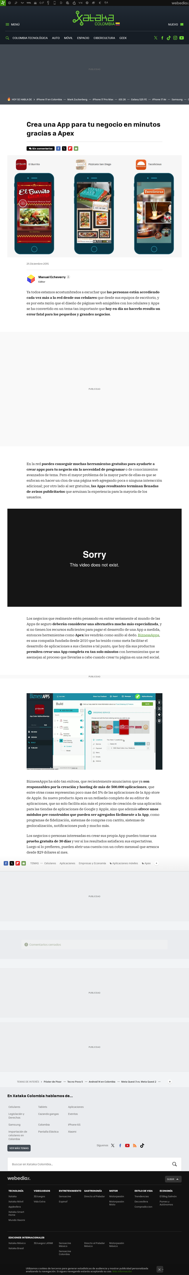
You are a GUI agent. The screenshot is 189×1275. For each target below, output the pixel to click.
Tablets (42, 1107)
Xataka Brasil (16, 1248)
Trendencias (142, 1196)
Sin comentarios (42, 148)
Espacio (83, 38)
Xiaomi (72, 1131)
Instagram (175, 38)
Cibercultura (104, 38)
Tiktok (168, 38)
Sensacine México (65, 1244)
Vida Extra (39, 1201)
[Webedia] (18, 1178)
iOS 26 (122, 99)
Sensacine (65, 1196)
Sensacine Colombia (65, 1252)
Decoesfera (141, 1201)
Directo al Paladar (94, 1196)
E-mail (76, 148)
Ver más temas (19, 1148)
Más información (122, 1271)
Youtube (181, 38)
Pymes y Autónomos (166, 1203)
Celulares (50, 863)
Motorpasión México (116, 1244)
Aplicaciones (67, 863)
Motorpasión (116, 1196)
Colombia (44, 1124)
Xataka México (17, 1243)
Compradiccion (143, 1206)
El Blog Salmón (168, 1196)
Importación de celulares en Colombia (17, 1135)
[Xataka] (3, 3)
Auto (56, 38)
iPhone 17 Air (159, 99)
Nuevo (173, 24)
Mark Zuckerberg (77, 99)
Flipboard (70, 148)
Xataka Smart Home (16, 1213)
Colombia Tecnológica (30, 38)
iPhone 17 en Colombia (49, 99)
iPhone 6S (74, 1124)
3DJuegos (39, 1196)
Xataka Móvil (15, 1201)
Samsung (177, 99)
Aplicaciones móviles (125, 863)
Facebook (162, 38)
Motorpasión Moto (116, 1203)
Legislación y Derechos (16, 1115)
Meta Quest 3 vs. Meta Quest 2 (139, 1081)
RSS (135, 1145)
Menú (15, 24)
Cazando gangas (48, 1114)
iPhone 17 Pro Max (103, 99)
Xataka (12, 1196)
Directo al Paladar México (94, 1244)
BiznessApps (148, 635)
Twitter (156, 38)
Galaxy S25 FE (139, 99)
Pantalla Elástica (48, 1131)
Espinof (63, 1201)
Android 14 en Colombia (102, 1081)
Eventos (73, 1114)
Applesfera (14, 1206)
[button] (53, 277)
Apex (148, 863)
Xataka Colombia (94, 19)
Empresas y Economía (92, 863)
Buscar (174, 1164)
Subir (170, 1179)
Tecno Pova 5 (75, 1081)
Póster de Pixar (53, 1081)
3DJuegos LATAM (43, 1243)
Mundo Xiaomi (16, 1220)
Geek (123, 38)
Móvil (68, 38)
